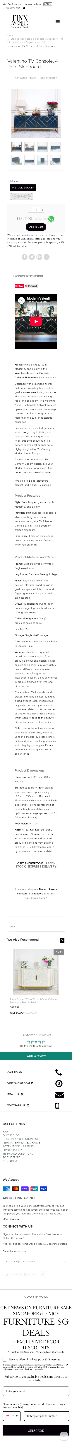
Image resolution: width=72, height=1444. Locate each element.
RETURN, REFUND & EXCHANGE (21, 1142)
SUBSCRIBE (36, 1430)
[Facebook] (16, 1274)
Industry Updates (33, 4)
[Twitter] (7, 1274)
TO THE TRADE (11, 1157)
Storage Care (25, 646)
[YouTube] (42, 1274)
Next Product (48, 77)
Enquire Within (21, 196)
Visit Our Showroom (12, 4)
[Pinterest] (25, 1274)
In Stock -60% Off (23, 188)
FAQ (5, 1131)
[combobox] (12, 1416)
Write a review (36, 1056)
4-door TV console (40, 485)
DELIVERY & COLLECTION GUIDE (22, 1139)
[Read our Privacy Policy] (67, 1365)
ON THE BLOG (11, 1135)
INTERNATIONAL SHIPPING (18, 1146)
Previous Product (26, 77)
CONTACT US (10, 1161)
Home (10, 35)
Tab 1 (12, 927)
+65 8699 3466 (13, 7)
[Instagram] (33, 1274)
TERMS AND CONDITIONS (18, 1153)
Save (48, 256)
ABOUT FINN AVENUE (19, 1198)
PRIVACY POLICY (12, 1150)
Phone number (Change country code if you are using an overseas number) (34, 1405)
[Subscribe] (64, 1262)
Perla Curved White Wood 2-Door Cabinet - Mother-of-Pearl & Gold (34, 1001)
